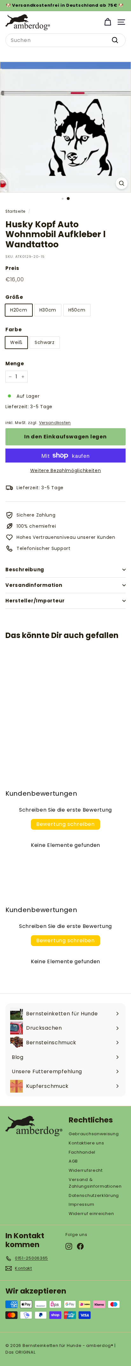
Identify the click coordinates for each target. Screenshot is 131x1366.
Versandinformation (33, 585)
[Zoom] (122, 183)
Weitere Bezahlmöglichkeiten (65, 470)
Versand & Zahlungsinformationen (95, 1183)
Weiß (16, 342)
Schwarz (45, 342)
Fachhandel (82, 1152)
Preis (12, 268)
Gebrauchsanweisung (94, 1134)
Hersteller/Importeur (35, 600)
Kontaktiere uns (86, 1143)
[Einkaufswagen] (107, 22)
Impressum (81, 1204)
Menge (14, 363)
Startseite (15, 211)
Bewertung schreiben (65, 824)
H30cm (48, 310)
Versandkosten (55, 422)
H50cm (77, 310)
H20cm (18, 310)
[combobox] (65, 40)
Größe (14, 297)
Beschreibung (24, 569)
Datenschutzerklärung (94, 1195)
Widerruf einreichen (91, 1214)
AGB (73, 1161)
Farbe (13, 329)
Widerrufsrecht (86, 1170)
